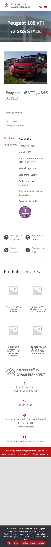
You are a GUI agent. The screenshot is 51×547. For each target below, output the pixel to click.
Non (16, 543)
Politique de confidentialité (33, 543)
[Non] (47, 536)
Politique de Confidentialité (16, 454)
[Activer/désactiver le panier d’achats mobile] (40, 7)
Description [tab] (9, 138)
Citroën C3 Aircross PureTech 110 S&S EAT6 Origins (13, 351)
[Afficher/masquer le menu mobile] (45, 7)
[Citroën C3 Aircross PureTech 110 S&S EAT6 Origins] (13, 330)
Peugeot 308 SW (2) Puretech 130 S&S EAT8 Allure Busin (38, 350)
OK (9, 543)
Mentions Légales (35, 450)
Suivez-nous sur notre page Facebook (25, 440)
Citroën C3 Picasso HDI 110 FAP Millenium (38, 309)
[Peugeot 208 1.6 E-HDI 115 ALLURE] (13, 290)
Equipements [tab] (9, 144)
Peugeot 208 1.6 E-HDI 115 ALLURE (13, 309)
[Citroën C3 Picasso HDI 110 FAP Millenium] (37, 290)
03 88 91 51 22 (25, 404)
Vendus (20, 125)
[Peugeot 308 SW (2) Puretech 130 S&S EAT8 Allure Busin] (37, 330)
